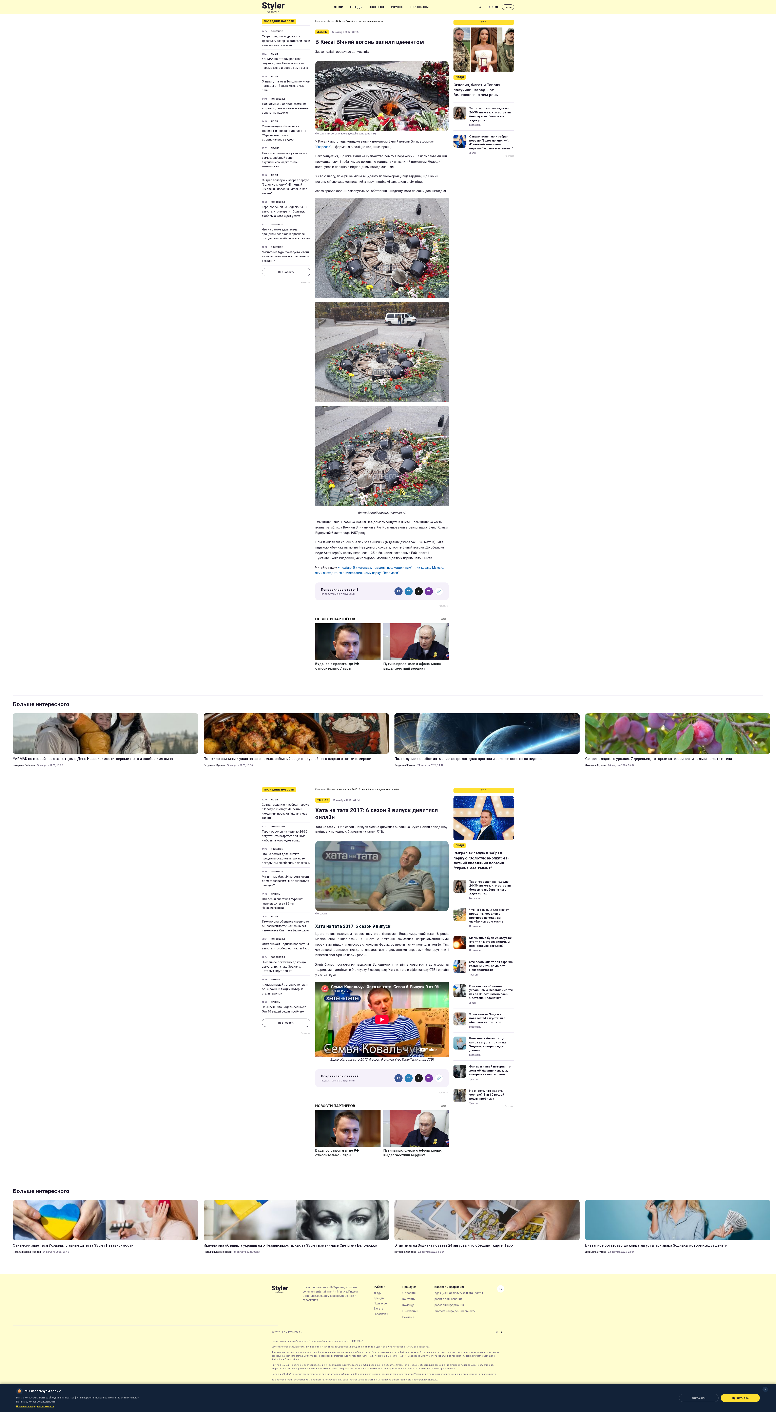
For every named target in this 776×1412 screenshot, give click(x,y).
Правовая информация (448, 1305)
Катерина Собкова (24, 765)
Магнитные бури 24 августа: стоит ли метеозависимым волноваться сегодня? (285, 256)
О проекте (409, 1293)
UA (488, 7)
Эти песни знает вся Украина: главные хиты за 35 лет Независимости (282, 903)
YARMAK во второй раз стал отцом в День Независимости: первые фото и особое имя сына (285, 63)
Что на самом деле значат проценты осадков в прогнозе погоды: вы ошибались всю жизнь (286, 234)
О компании (410, 1311)
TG (408, 591)
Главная (320, 21)
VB (428, 591)
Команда (408, 1305)
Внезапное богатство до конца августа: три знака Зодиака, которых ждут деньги (284, 966)
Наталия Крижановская (27, 1251)
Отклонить (698, 1397)
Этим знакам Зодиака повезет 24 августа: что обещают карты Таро (285, 946)
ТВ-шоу (331, 789)
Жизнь (330, 21)
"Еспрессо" (323, 147)
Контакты (408, 1299)
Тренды (356, 7)
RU (496, 7)
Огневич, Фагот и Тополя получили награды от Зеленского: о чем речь (286, 86)
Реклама (408, 1317)
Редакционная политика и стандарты (458, 1293)
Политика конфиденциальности (454, 1311)
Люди (338, 7)
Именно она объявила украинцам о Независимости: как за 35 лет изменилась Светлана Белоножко (285, 926)
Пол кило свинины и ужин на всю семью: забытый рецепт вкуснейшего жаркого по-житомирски (285, 159)
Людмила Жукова (214, 765)
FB (398, 591)
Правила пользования (447, 1299)
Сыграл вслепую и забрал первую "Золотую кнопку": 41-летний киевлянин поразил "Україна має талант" (285, 186)
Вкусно (397, 7)
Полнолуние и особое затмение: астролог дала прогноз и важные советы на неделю (285, 108)
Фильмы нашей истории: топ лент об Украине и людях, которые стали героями (285, 989)
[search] (480, 7)
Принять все (740, 1397)
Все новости (286, 272)
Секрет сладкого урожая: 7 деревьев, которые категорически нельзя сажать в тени (286, 41)
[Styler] (273, 7)
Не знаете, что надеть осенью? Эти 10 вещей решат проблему (284, 1009)
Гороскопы (419, 7)
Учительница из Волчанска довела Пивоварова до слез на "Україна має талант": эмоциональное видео (284, 133)
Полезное (377, 7)
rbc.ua (508, 7)
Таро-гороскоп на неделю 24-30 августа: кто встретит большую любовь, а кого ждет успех (284, 211)
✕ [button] (765, 1389)
